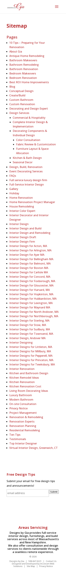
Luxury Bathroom (20, 395)
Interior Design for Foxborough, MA (32, 281)
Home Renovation (21, 198)
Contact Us (51, 561)
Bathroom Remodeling (24, 65)
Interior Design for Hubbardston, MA (33, 298)
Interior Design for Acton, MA (28, 246)
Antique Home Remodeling (26, 56)
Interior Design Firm (22, 241)
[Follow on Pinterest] (30, 511)
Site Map (31, 566)
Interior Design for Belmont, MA (30, 263)
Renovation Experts (22, 421)
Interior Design (19, 224)
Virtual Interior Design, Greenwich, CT (33, 448)
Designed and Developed (24, 563)
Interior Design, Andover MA (27, 338)
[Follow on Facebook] (15, 511)
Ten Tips (14, 435)
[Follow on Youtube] (44, 511)
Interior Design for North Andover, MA (34, 312)
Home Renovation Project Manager (32, 202)
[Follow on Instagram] (51, 511)
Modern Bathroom (21, 399)
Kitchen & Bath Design (27, 158)
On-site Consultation (22, 404)
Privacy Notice (18, 408)
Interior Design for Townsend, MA (31, 334)
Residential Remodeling (24, 430)
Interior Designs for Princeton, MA (31, 360)
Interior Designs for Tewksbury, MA (32, 364)
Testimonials (17, 439)
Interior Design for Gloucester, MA (31, 285)
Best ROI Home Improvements (29, 82)
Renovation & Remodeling (26, 417)
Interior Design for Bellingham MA (31, 259)
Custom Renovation (22, 104)
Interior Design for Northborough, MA (33, 316)
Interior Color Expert (22, 211)
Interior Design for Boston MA (28, 268)
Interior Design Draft (22, 237)
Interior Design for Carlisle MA (28, 272)
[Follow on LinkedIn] (22, 511)
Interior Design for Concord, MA (29, 277)
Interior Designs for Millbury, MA (30, 351)
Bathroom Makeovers (23, 60)
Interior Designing (21, 342)
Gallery (13, 189)
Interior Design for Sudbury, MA (29, 329)
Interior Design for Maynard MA (29, 307)
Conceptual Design (21, 91)
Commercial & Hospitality (29, 118)
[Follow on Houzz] (36, 510)
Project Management (23, 413)
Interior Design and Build (25, 228)
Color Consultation (28, 140)
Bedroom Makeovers (22, 73)
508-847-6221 (35, 561)
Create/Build (17, 95)
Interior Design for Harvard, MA (29, 290)
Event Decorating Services (26, 171)
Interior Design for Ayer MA (26, 255)
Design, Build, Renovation (25, 167)
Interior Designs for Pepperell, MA (30, 356)
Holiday (14, 193)
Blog (12, 86)
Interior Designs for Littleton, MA (30, 347)
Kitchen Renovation (22, 382)
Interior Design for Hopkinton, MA (31, 294)
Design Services (19, 113)
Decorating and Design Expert (28, 108)
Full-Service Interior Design (26, 184)
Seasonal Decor (22, 162)
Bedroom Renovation (23, 78)
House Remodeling (21, 206)
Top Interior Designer (23, 443)
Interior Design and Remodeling (29, 233)
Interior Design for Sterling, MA (29, 320)
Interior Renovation (22, 369)
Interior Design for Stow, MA (27, 325)
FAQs (12, 176)
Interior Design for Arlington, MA (30, 250)
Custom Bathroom (21, 100)
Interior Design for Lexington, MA (31, 303)
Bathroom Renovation (23, 69)
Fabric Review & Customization (36, 144)
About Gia (15, 51)
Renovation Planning (22, 426)
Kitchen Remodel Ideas (24, 377)
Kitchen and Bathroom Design (28, 373)
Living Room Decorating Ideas (28, 391)
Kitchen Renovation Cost (25, 386)
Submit (53, 491)
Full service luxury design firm (28, 180)
